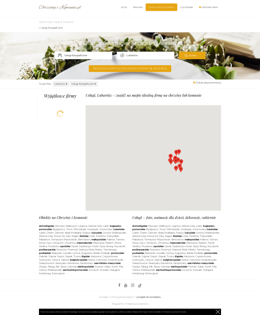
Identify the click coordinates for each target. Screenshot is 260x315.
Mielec (98, 249)
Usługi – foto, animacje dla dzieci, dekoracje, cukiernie (174, 217)
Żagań (75, 236)
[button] (176, 168)
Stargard (114, 269)
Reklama (138, 7)
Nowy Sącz (45, 242)
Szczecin (94, 269)
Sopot (60, 256)
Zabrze (65, 259)
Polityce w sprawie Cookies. (174, 312)
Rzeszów (62, 249)
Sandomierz (86, 263)
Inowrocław (105, 229)
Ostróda (71, 266)
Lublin (42, 232)
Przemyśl (73, 249)
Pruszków (53, 246)
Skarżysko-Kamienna (67, 263)
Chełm (50, 232)
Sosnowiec (45, 259)
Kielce (91, 259)
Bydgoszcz (59, 229)
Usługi (56, 21)
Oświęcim (58, 242)
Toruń (69, 229)
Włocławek (80, 229)
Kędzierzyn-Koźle (89, 246)
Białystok (57, 253)
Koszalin (104, 269)
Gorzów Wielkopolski (114, 232)
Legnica (82, 226)
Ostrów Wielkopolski (50, 269)
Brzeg (109, 246)
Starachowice (46, 263)
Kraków (111, 239)
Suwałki (67, 253)
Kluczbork (119, 246)
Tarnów (120, 239)
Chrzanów (70, 242)
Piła (121, 266)
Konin (115, 266)
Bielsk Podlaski (101, 253)
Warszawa (98, 242)
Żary (68, 236)
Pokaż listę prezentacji (208, 82)
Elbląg (51, 266)
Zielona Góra (46, 236)
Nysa (102, 246)
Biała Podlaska (73, 232)
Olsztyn (43, 266)
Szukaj (192, 55)
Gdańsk (43, 256)
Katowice (96, 256)
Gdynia (52, 256)
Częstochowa (110, 256)
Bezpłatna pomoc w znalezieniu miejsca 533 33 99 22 (130, 68)
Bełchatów (84, 239)
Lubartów (68, 21)
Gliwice (56, 259)
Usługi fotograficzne (51, 27)
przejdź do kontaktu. (149, 297)
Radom (109, 242)
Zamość (59, 232)
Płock (118, 242)
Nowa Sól (59, 236)
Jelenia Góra (95, 226)
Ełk (57, 266)
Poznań (99, 266)
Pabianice (44, 239)
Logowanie (186, 7)
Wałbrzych (71, 226)
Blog (124, 7)
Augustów (86, 253)
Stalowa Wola (86, 249)
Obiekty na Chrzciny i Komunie (63, 217)
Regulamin (118, 303)
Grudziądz (92, 229)
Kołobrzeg (45, 273)
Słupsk (68, 256)
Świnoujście (58, 273)
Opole (74, 246)
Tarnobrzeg (110, 249)
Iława (63, 266)
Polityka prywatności (137, 303)
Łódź (92, 236)
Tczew (76, 256)
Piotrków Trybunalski (107, 236)
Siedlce (43, 246)
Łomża (76, 253)
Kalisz (107, 266)
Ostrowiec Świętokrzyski (109, 259)
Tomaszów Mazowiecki (64, 239)
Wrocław (60, 226)
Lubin (106, 226)
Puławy (86, 232)
